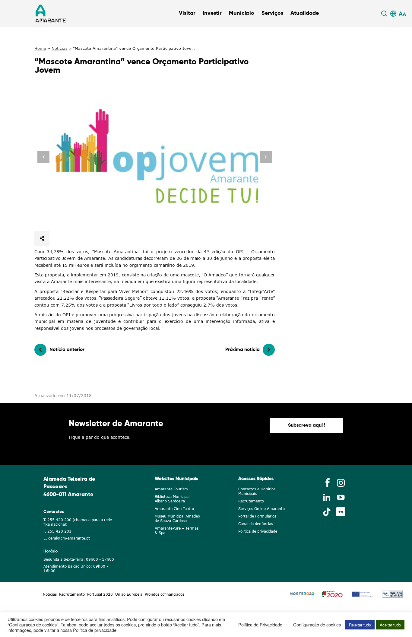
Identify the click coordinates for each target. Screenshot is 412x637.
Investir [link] (212, 13)
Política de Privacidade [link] (260, 624)
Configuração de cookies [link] (317, 624)
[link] (385, 13)
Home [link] (40, 48)
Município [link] (241, 13)
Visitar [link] (187, 13)
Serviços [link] (272, 13)
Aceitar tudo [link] (390, 625)
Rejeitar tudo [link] (360, 625)
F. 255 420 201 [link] (57, 531)
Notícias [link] (60, 48)
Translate (392, 21)
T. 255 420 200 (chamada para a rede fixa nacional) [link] (77, 522)
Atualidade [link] (304, 13)
